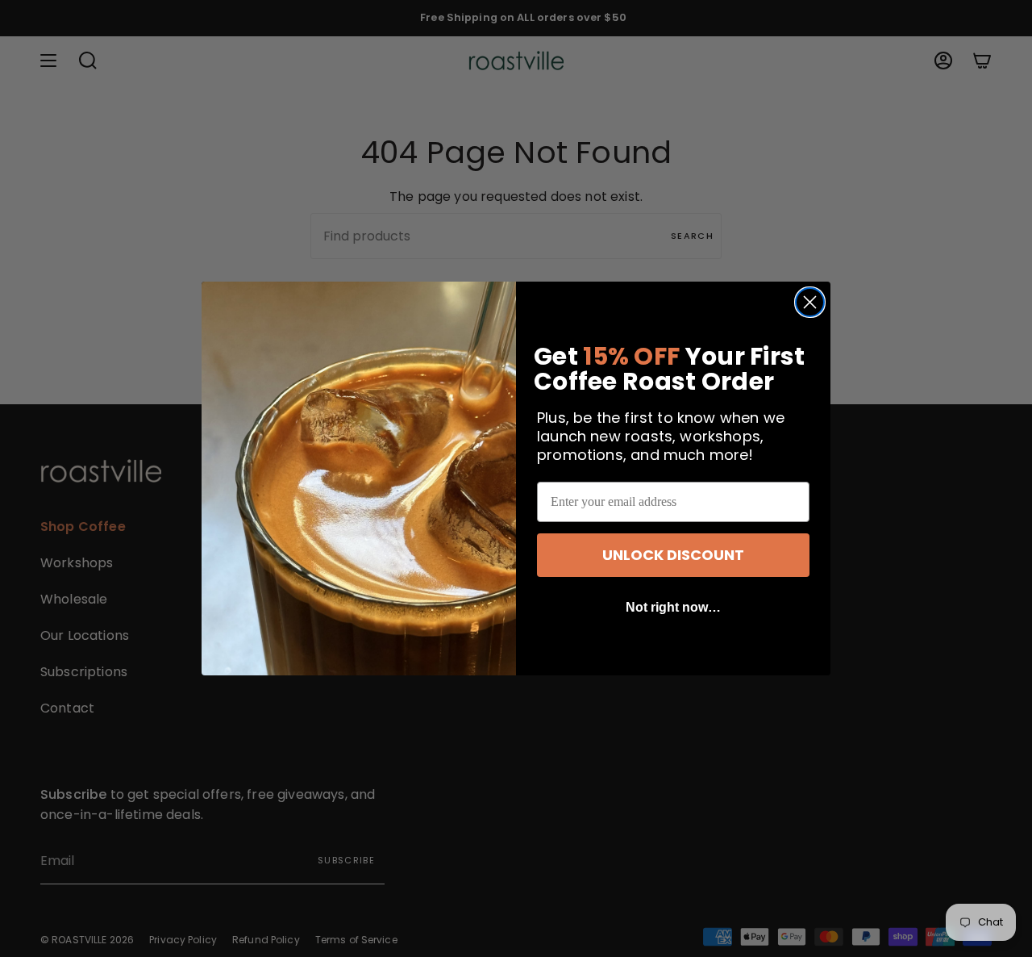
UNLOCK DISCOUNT (673, 555)
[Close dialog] (810, 302)
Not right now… (673, 607)
